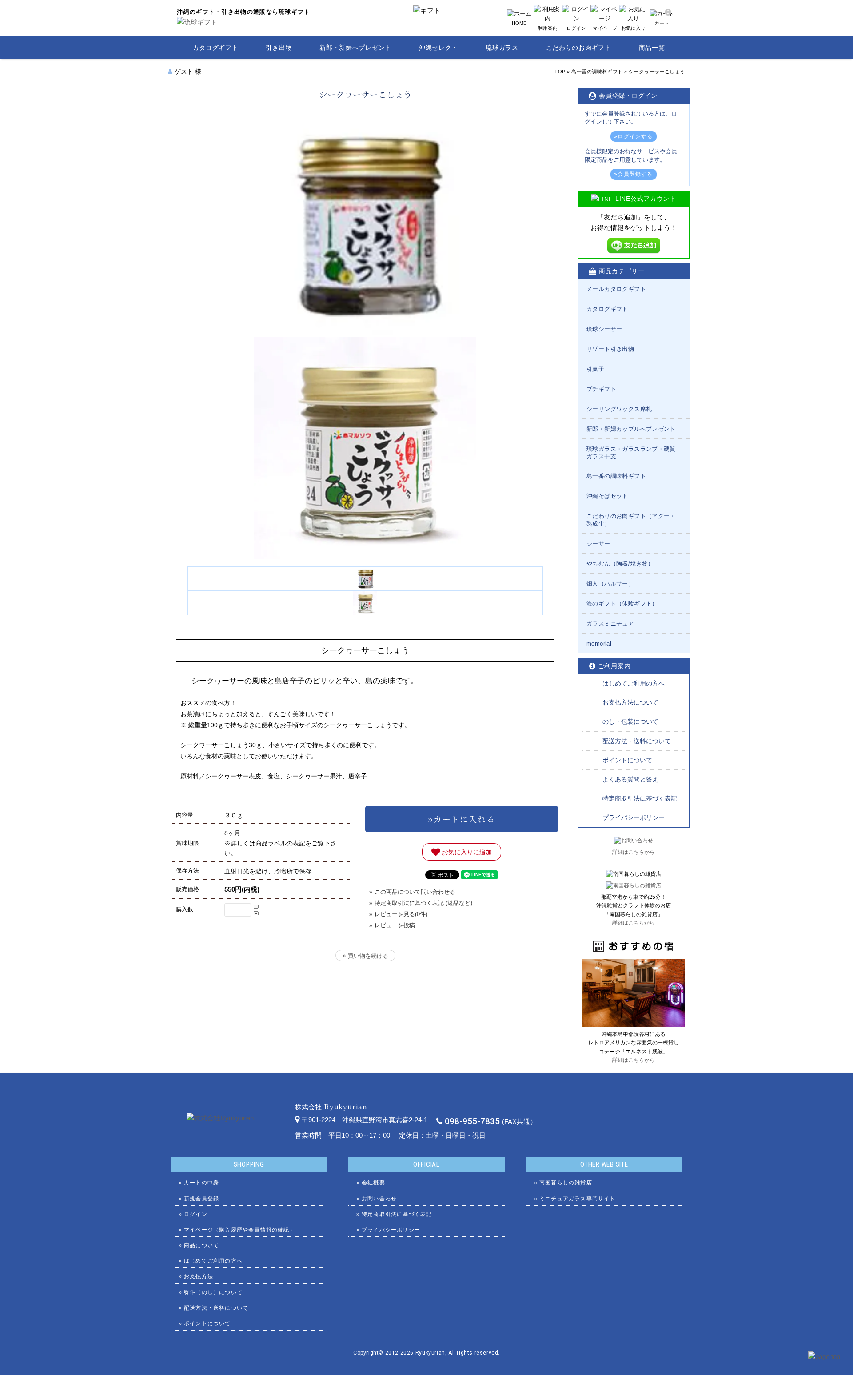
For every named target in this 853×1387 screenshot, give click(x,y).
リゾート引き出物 (610, 349)
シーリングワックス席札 (619, 409)
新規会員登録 (201, 1199)
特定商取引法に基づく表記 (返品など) (423, 903)
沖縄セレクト (438, 47)
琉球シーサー (604, 329)
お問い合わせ (379, 1199)
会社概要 (373, 1183)
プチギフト (601, 389)
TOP (560, 71)
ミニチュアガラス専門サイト (577, 1199)
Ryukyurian (430, 1353)
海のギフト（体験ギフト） (622, 603)
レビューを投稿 (395, 925)
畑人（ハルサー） (610, 583)
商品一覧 (652, 47)
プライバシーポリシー (633, 817)
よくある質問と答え (630, 779)
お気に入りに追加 (466, 851)
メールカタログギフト (616, 289)
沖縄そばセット (607, 496)
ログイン (195, 1214)
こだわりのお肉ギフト (578, 47)
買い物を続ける (368, 956)
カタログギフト (216, 47)
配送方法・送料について (636, 741)
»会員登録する (633, 174)
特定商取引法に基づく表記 (639, 798)
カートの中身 (201, 1183)
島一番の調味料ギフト (596, 71)
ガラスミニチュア (610, 623)
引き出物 (279, 47)
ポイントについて (627, 760)
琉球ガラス (502, 47)
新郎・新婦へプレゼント (355, 47)
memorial (598, 643)
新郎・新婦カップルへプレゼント (631, 429)
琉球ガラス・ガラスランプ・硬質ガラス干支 (631, 453)
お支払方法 (198, 1276)
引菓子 (595, 369)
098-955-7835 (472, 1121)
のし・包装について (630, 721)
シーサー (598, 543)
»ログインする (633, 136)
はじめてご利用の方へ (633, 683)
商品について (201, 1245)
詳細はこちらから (633, 852)
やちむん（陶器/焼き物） (620, 563)
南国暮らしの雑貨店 (565, 1183)
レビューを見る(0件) (401, 914)
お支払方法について (630, 702)
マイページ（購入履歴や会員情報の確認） (239, 1230)
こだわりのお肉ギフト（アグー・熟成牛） (631, 520)
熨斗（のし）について (213, 1292)
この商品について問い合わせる (415, 892)
